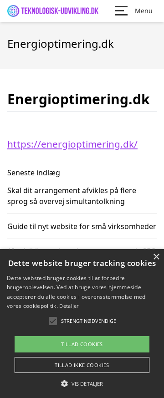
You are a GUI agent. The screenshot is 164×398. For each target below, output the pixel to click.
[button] (82, 383)
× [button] (156, 257)
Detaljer (68, 305)
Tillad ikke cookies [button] (82, 365)
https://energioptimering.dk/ (72, 144)
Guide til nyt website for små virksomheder (81, 226)
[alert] (82, 323)
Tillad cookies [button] (82, 344)
